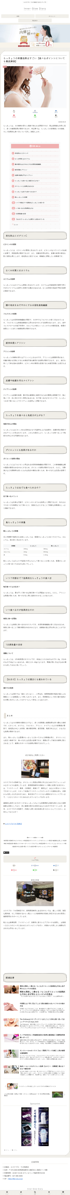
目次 (33, 146)
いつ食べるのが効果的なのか (24, 208)
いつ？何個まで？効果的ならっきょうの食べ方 (30, 202)
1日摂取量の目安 (21, 213)
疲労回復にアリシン (21, 170)
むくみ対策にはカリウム (22, 159)
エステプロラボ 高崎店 (13, 824)
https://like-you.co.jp (15, 1179)
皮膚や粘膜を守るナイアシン (24, 175)
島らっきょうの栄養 (21, 197)
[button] (56, 116)
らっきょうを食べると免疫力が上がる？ (27, 180)
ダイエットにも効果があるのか (24, 186)
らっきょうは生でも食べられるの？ (26, 191)
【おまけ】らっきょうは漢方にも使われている (30, 219)
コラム (7, 852)
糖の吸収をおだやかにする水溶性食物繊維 (28, 164)
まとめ (16, 224)
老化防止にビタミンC (21, 153)
